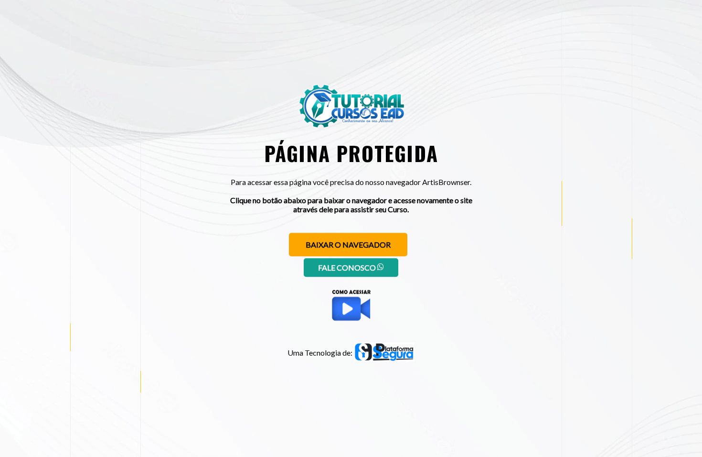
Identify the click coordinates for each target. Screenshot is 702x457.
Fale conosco (347, 267)
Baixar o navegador (348, 244)
